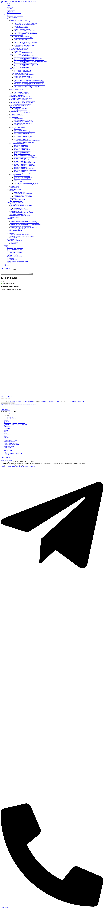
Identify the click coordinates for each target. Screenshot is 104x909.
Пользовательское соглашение (27, 466)
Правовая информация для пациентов (14, 423)
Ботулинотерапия (15, 187)
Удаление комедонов (19, 192)
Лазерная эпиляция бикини (18, 220)
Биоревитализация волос (21, 158)
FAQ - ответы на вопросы (14, 13)
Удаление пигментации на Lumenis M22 (25, 74)
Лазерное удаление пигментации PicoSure (25, 23)
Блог (5, 264)
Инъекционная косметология (15, 115)
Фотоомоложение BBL (16, 35)
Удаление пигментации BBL (22, 36)
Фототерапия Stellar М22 (17, 89)
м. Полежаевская (11, 418)
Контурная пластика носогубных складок (25, 137)
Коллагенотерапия (15, 174)
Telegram (9, 396)
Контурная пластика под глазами (23, 136)
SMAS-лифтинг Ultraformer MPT (23, 71)
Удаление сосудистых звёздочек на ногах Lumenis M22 (29, 82)
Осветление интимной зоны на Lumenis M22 (26, 88)
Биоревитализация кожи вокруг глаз (24, 173)
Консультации (14, 17)
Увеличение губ (18, 129)
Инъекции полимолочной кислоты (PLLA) (26, 183)
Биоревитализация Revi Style (22, 149)
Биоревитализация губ (20, 171)
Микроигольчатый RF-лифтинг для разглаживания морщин (30, 61)
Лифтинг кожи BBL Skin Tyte (22, 46)
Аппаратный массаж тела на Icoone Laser (21, 205)
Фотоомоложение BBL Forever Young (24, 45)
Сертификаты (14, 242)
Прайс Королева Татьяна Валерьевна (17, 261)
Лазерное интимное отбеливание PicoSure (25, 33)
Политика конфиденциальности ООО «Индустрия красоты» (13, 454)
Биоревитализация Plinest (21, 145)
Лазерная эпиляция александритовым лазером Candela (25, 224)
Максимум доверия (6, 3)
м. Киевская (10, 417)
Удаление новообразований (14, 230)
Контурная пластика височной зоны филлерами (27, 140)
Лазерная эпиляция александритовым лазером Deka (24, 223)
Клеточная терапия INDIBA (18, 95)
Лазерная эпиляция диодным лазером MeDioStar (23, 227)
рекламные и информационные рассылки (21, 401)
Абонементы (13, 243)
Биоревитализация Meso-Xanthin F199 (24, 165)
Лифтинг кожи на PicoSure (21, 26)
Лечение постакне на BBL (21, 41)
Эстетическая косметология (15, 189)
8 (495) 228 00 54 (5, 268)
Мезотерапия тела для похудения (23, 120)
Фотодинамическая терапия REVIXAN (21, 98)
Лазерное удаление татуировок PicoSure (25, 30)
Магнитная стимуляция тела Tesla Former (21, 212)
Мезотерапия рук (18, 118)
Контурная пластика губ (20, 130)
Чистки (12, 190)
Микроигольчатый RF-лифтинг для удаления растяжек (29, 60)
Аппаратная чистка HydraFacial (19, 99)
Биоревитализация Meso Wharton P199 (24, 164)
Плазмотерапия (14, 186)
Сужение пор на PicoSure (21, 27)
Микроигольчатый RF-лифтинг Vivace (24, 65)
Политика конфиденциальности (9, 466)
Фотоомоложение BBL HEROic (19, 48)
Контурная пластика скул (21, 139)
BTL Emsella (13, 237)
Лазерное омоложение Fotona (18, 49)
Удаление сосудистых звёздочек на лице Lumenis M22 (28, 80)
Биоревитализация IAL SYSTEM (23, 161)
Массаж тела (13, 206)
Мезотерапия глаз (18, 124)
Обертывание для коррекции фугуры (20, 215)
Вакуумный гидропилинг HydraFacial (24, 101)
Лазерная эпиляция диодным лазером (20, 226)
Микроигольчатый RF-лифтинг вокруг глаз (26, 57)
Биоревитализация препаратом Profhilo (24, 155)
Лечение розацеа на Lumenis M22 (23, 79)
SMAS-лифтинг (14, 68)
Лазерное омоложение (16, 114)
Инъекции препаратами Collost (22, 179)
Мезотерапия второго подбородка (23, 123)
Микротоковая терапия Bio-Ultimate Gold (21, 112)
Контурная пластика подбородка (23, 133)
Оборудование (11, 10)
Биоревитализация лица (17, 143)
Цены (5, 246)
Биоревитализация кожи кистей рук (24, 168)
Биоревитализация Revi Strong (22, 151)
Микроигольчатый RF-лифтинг (19, 54)
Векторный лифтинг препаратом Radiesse (25, 184)
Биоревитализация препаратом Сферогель (25, 157)
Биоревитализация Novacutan (22, 159)
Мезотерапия (14, 117)
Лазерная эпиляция (12, 218)
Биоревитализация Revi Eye (21, 148)
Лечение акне (17, 51)
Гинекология (10, 233)
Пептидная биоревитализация (22, 154)
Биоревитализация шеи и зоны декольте (25, 170)
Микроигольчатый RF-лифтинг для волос (25, 63)
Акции (6, 245)
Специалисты (8, 262)
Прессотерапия (14, 217)
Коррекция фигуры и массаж (15, 202)
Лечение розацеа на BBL (20, 39)
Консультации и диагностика (15, 16)
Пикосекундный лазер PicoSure (19, 20)
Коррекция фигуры (12, 253)
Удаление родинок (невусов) (18, 231)
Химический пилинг (19, 199)
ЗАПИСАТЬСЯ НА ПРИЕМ (7, 403)
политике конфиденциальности (75, 401)
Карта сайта (7, 426)
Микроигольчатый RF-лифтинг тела (24, 67)
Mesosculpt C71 (18, 180)
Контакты (6, 265)
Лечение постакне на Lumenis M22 (23, 77)
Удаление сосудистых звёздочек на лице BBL (26, 42)
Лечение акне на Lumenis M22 (22, 76)
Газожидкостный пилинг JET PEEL (20, 105)
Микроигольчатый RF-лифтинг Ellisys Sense (26, 64)
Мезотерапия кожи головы (21, 126)
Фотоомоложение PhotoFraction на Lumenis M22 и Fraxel (29, 85)
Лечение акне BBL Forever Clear (22, 43)
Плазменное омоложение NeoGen (19, 93)
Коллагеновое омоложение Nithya (23, 177)
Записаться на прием (6, 413)
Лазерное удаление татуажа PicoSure (24, 32)
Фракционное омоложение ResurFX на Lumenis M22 (28, 83)
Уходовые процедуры (16, 201)
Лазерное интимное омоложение (23, 52)
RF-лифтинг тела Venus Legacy (22, 104)
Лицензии (7, 421)
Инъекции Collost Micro (20, 182)
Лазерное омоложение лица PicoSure (24, 21)
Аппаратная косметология (14, 19)
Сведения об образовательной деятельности (16, 424)
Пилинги (13, 198)
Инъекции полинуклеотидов (22, 176)
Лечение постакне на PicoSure (22, 29)
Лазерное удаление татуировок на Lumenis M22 (27, 86)
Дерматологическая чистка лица (23, 193)
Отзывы (9, 8)
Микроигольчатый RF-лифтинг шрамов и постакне (28, 58)
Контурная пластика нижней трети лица (25, 132)
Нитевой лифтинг (12, 239)
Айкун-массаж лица (16, 111)
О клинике (7, 5)
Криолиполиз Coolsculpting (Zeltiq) (20, 96)
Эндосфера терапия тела (20, 108)
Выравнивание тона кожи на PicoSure (24, 24)
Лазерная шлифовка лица (21, 92)
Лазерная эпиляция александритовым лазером (23, 221)
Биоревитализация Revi (20, 167)
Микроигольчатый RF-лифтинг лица (24, 55)
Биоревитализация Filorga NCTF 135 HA (25, 162)
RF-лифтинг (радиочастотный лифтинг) (21, 102)
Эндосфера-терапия (15, 107)
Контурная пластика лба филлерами (24, 142)
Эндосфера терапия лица (20, 110)
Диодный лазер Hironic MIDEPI (19, 229)
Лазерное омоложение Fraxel (18, 90)
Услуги (6, 14)
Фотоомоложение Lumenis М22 (19, 73)
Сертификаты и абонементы (15, 240)
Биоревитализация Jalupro (21, 146)
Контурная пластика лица (17, 127)
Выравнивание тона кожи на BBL (23, 38)
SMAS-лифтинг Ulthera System (22, 70)
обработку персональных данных (51, 401)
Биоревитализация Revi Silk (21, 152)
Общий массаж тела (19, 208)
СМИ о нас (10, 11)
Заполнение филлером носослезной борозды (26, 135)
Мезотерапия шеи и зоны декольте (23, 121)
